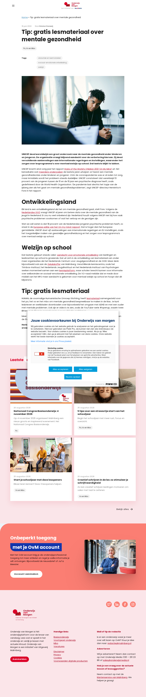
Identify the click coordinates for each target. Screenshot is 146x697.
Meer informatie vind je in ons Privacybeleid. (51, 341)
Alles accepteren (60, 369)
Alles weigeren (85, 369)
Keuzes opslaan (73, 377)
